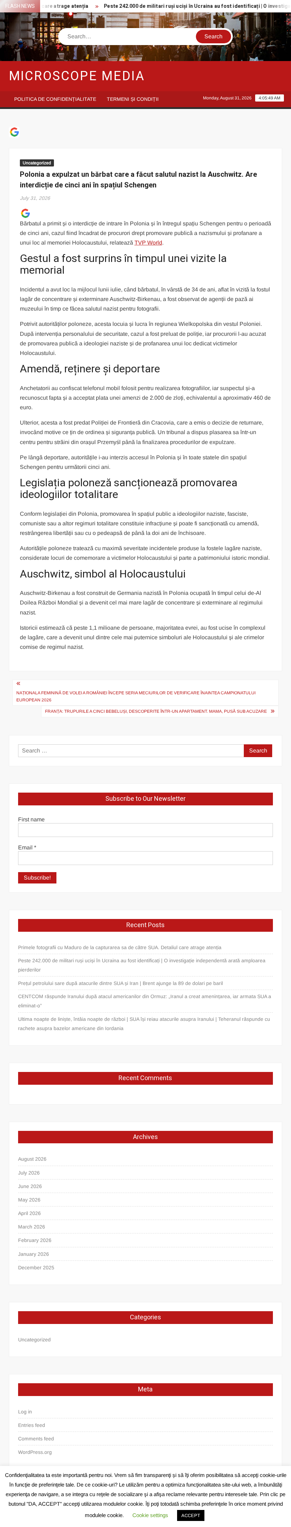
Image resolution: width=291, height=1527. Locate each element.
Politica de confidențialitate (55, 99)
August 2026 (32, 1159)
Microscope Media (77, 76)
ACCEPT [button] (190, 1515)
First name (31, 819)
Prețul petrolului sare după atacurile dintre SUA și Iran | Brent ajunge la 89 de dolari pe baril (120, 983)
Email (27, 847)
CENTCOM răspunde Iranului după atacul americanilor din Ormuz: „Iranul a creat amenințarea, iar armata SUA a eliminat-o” (144, 1001)
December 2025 (36, 1267)
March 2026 (31, 1227)
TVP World (148, 243)
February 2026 (34, 1240)
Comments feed (36, 1438)
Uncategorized (37, 162)
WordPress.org (35, 1452)
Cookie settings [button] (150, 1515)
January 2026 (33, 1254)
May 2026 (29, 1200)
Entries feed (31, 1425)
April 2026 (29, 1213)
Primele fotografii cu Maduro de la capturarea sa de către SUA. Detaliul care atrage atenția (119, 947)
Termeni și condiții (133, 99)
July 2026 (29, 1173)
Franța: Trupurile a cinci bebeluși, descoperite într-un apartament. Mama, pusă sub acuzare (156, 711)
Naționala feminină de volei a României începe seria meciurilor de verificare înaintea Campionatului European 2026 (136, 696)
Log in (25, 1411)
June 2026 (30, 1186)
